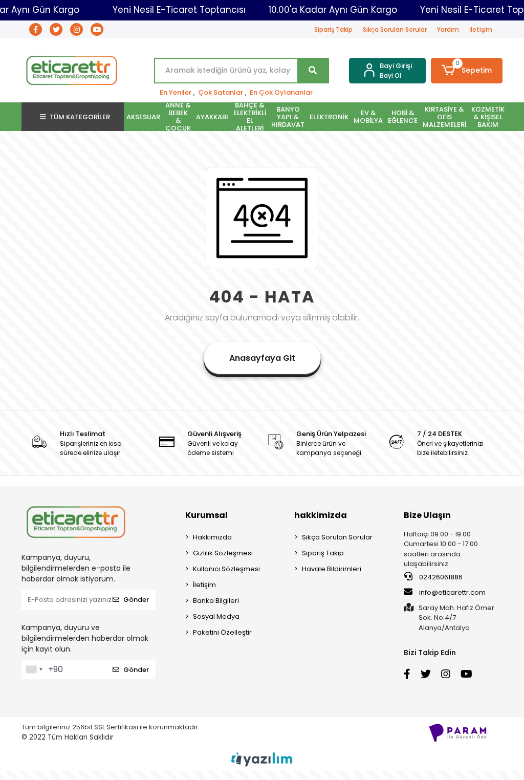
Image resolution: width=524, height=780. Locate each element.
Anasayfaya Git (262, 358)
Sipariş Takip (333, 29)
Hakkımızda (212, 537)
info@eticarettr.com (452, 592)
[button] (467, 70)
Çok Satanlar (220, 92)
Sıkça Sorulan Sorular (395, 29)
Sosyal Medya (216, 616)
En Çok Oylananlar (281, 92)
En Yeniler (175, 92)
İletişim (480, 29)
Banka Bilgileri (216, 600)
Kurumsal (206, 515)
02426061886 (440, 577)
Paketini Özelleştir (222, 632)
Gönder (136, 599)
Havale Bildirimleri (331, 569)
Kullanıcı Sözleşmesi (226, 569)
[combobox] (34, 669)
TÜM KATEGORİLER (80, 117)
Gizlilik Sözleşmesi (223, 553)
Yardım (448, 29)
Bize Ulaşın (427, 515)
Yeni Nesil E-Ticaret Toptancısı (179, 10)
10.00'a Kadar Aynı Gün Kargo (333, 10)
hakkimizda (320, 515)
